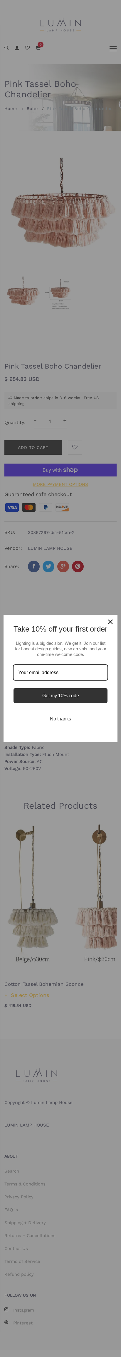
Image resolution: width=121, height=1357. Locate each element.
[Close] (110, 622)
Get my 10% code (60, 695)
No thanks (60, 718)
